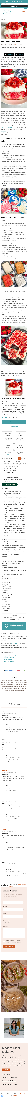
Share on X (6, 670)
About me (6, 1069)
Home (2, 18)
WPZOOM (15, 1095)
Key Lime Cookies (8, 659)
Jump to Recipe (9, 54)
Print (24, 670)
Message (5, 926)
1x (19, 458)
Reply (15, 713)
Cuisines (7, 18)
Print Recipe (20, 54)
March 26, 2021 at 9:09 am (7, 742)
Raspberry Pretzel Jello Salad (11, 656)
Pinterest (18, 670)
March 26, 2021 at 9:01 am (7, 713)
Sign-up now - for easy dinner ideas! (14, 1)
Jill (3, 799)
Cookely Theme (23, 1093)
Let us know (13, 627)
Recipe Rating (6, 921)
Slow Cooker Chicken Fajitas (9, 1081)
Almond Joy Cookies (9, 661)
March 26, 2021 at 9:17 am (7, 772)
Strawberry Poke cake (10, 42)
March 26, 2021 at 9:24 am (7, 801)
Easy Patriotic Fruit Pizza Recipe (9, 1077)
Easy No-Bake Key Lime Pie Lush (10, 1084)
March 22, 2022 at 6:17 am (7, 860)
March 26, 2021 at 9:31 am (7, 831)
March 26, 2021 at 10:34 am (11, 727)
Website (5, 913)
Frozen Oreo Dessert (9, 657)
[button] (23, 11)
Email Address (6, 907)
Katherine (4, 829)
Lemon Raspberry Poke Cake (8, 127)
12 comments (12, 44)
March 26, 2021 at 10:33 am (11, 788)
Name (4, 900)
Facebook (12, 670)
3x (24, 458)
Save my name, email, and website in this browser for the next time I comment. (14, 941)
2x (22, 458)
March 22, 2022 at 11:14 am (11, 871)
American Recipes (14, 18)
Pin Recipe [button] (15, 426)
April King (20, 44)
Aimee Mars (5, 770)
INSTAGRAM (14, 643)
